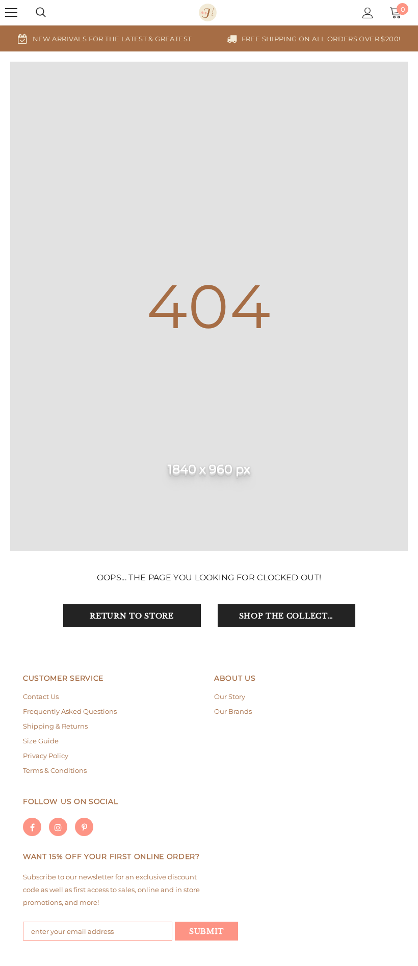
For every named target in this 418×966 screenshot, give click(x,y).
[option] (104, 38)
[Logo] (208, 12)
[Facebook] (32, 827)
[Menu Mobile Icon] (11, 13)
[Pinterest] (84, 827)
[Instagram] (58, 827)
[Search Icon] (41, 13)
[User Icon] (367, 13)
